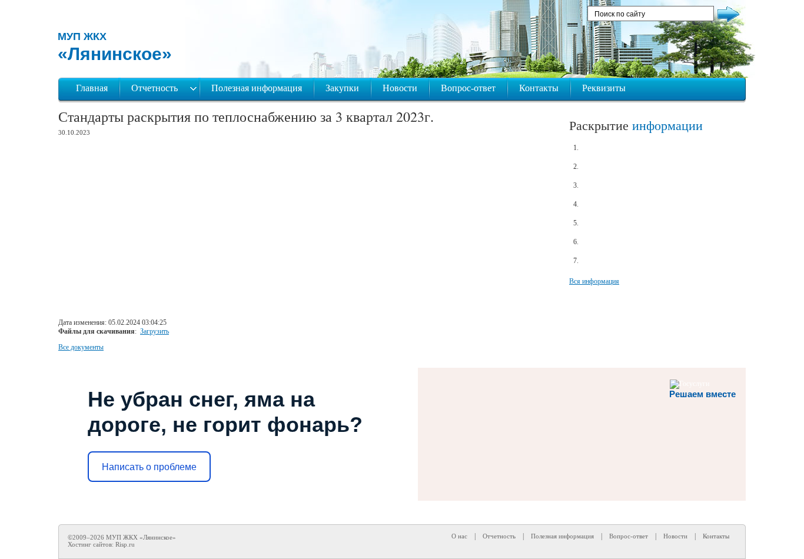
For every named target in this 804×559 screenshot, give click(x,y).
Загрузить (154, 331)
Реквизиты (604, 88)
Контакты (539, 88)
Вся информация (594, 281)
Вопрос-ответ (468, 88)
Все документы (81, 347)
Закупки (342, 88)
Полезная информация (256, 88)
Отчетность (155, 88)
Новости (400, 88)
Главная (92, 88)
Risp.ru (125, 544)
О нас (459, 536)
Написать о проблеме (149, 467)
